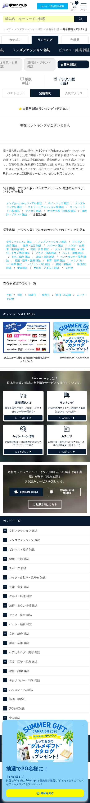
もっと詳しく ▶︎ (23, 418)
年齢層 (75, 39)
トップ (7, 29)
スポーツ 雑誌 (55, 245)
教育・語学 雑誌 (56, 260)
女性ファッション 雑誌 (19, 241)
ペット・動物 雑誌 (72, 253)
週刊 (19, 295)
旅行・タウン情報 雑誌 (23, 605)
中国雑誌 (22, 268)
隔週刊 (32, 295)
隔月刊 (46, 295)
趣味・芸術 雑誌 (45, 256)
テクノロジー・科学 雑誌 (24, 680)
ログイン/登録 (52, 6)
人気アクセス (74, 93)
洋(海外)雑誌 (16, 708)
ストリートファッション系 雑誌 (46, 207)
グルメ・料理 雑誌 (65, 249)
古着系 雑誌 (52, 29)
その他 (69, 268)
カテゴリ (15, 39)
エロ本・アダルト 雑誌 (46, 268)
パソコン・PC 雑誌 (39, 264)
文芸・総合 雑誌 (21, 256)
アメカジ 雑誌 (33, 210)
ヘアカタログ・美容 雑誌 (24, 652)
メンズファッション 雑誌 (28, 29)
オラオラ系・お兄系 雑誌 (61, 210)
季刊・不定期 (63, 295)
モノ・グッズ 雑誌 (58, 203)
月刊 (8, 295)
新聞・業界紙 (63, 264)
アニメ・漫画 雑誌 (46, 253)
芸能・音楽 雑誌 (40, 249)
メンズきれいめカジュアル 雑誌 (24, 203)
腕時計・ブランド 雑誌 (39, 64)
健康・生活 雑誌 (32, 245)
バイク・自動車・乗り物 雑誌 (27, 577)
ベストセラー (16, 93)
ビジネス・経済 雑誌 (74, 50)
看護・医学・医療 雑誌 (28, 260)
